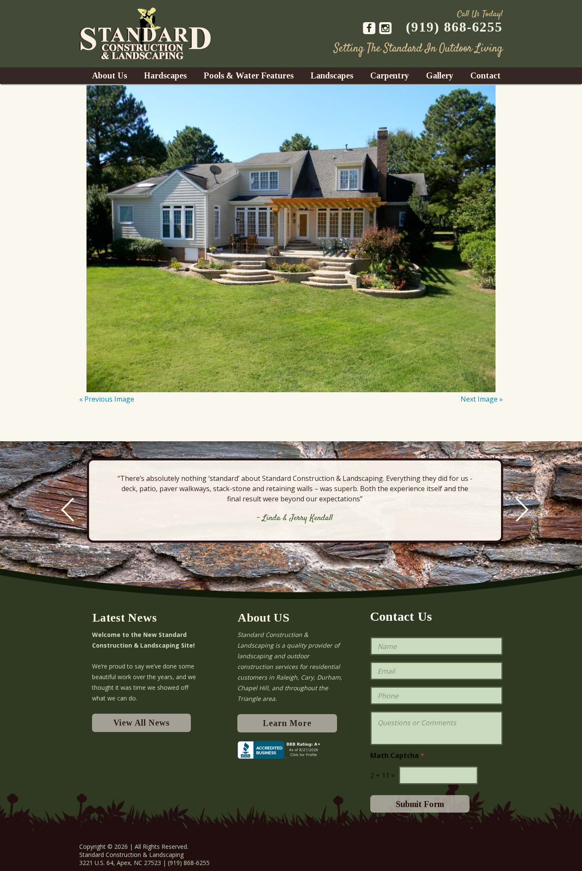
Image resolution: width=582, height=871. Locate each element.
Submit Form (420, 804)
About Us (109, 75)
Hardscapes (165, 75)
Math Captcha (397, 756)
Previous (67, 509)
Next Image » (482, 399)
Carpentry (389, 75)
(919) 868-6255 (454, 27)
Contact (485, 75)
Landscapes (332, 75)
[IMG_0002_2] (291, 238)
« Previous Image (106, 399)
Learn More (287, 723)
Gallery (439, 75)
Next (522, 509)
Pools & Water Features (249, 75)
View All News (141, 722)
